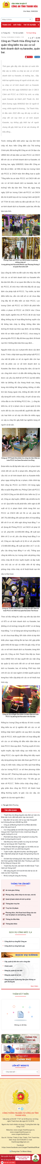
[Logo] (20, 4)
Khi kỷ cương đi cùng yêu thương (15, 876)
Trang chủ (6, 25)
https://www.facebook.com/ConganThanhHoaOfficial (20, 1147)
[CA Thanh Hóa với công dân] (27, 1158)
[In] (37, 38)
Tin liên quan (10, 810)
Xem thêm (34, 986)
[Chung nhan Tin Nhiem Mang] (20, 1151)
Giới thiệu (17, 25)
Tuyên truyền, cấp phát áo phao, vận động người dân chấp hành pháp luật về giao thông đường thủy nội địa (20, 854)
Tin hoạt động (31, 33)
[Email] (39, 38)
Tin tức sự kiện (29, 25)
